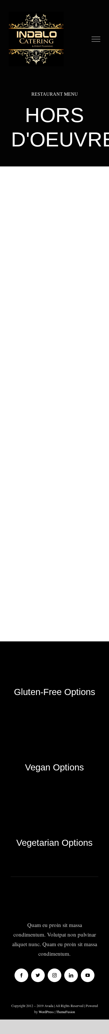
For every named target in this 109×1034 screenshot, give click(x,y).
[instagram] (54, 975)
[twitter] (38, 975)
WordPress (47, 1011)
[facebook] (21, 975)
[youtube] (87, 975)
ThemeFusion (65, 1011)
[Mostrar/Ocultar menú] (96, 39)
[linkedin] (71, 975)
